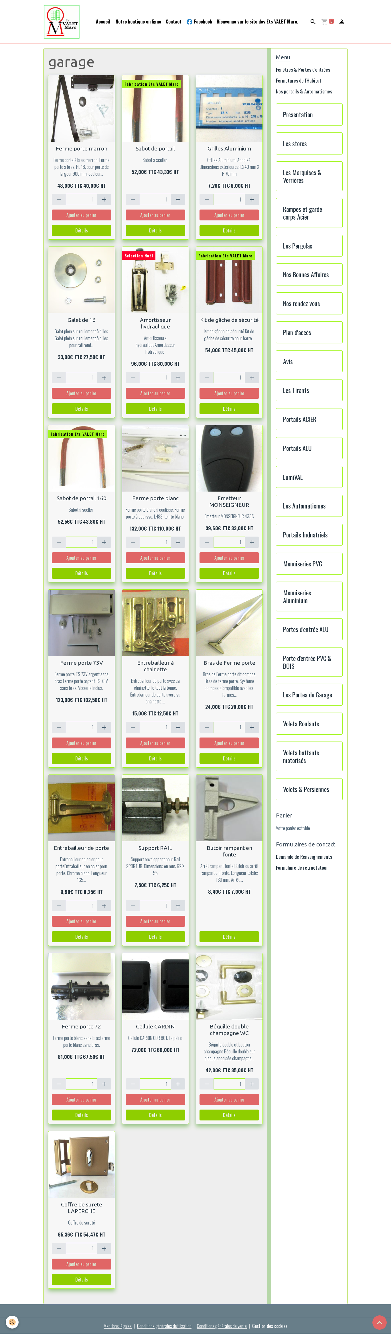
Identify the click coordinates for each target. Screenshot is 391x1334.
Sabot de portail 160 (81, 498)
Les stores (295, 143)
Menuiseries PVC (302, 564)
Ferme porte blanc (155, 498)
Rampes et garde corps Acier (302, 213)
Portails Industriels (305, 535)
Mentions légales (118, 1326)
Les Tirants (296, 390)
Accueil (103, 21)
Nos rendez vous (301, 303)
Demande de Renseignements (304, 856)
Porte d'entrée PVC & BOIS (307, 662)
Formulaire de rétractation (301, 867)
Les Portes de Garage (307, 695)
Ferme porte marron (81, 148)
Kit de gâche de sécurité (229, 320)
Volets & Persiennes (306, 789)
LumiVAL (293, 477)
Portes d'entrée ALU (306, 629)
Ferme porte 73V (81, 663)
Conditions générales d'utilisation (164, 1326)
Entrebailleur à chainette (155, 666)
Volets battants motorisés (301, 756)
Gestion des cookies (269, 1326)
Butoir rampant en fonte (229, 851)
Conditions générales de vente (222, 1326)
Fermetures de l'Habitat (298, 80)
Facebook (202, 21)
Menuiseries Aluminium (297, 596)
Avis (288, 361)
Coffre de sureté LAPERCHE (81, 1207)
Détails (81, 230)
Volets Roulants (301, 723)
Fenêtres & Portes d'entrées (303, 69)
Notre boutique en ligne (137, 21)
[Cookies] (12, 1322)
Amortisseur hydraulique (155, 323)
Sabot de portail (155, 148)
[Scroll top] (379, 1322)
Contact (173, 21)
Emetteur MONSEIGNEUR (229, 501)
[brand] (63, 22)
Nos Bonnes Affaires (306, 274)
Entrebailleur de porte (81, 848)
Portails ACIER (299, 419)
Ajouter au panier (81, 215)
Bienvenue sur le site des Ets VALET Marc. (257, 21)
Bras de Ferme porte (229, 663)
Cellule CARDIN (155, 1026)
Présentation (298, 114)
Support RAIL (155, 848)
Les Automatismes (304, 506)
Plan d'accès (297, 332)
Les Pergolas (297, 246)
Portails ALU (297, 448)
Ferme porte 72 (81, 1026)
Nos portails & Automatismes (304, 91)
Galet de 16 (82, 320)
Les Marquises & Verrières (302, 176)
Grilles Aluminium (229, 148)
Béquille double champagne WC (229, 1029)
